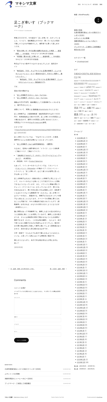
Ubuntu (77, 93)
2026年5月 (81, 141)
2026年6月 (81, 138)
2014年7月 (81, 256)
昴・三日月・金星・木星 (57, 269)
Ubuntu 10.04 (85, 93)
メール (16, 324)
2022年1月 (81, 195)
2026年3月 (81, 144)
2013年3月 (81, 293)
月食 (76, 118)
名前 (16, 317)
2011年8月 (80, 339)
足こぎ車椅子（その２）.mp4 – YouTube (32, 98)
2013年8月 (81, 279)
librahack (99, 87)
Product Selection (36, 161)
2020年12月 (81, 201)
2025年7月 (81, 161)
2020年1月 (81, 213)
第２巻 (76, 366)
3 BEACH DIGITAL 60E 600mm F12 (87, 75)
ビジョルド (90, 101)
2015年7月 (81, 236)
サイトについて (86, 4)
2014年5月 (81, 262)
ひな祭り (82, 99)
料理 (91, 111)
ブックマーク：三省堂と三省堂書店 (18, 383)
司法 (79, 104)
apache (77, 80)
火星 (75, 120)
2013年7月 (81, 282)
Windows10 (85, 96)
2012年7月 (81, 316)
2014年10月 (81, 247)
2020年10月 (81, 207)
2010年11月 (81, 362)
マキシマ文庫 (25, 3)
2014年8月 (81, 253)
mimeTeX (89, 90)
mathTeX (82, 90)
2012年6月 (81, 319)
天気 (84, 108)
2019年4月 (81, 216)
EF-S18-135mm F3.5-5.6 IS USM (91, 80)
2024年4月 (81, 175)
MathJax (76, 90)
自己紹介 (95, 4)
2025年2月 (81, 164)
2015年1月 (80, 241)
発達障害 (87, 120)
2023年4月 (81, 187)
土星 (89, 104)
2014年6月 (81, 259)
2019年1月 (80, 219)
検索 (98, 20)
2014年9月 (81, 250)
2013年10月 (81, 273)
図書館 (84, 104)
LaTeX (90, 87)
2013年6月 (81, 285)
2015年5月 (81, 239)
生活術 (80, 120)
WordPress (95, 96)
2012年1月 (80, 331)
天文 (78, 107)
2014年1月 (80, 267)
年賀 (81, 111)
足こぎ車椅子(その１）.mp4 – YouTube (31, 95)
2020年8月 (81, 210)
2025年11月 (81, 152)
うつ (76, 99)
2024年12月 (81, 170)
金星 (87, 123)
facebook (76, 87)
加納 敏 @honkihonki (40, 109)
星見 (78, 114)
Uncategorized (28, 30)
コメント (17, 297)
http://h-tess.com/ (36, 122)
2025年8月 (81, 158)
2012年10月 (81, 308)
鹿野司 (49, 144)
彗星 (86, 111)
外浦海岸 (94, 104)
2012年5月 (81, 322)
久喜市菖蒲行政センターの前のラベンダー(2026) (23, 369)
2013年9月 (81, 276)
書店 (89, 114)
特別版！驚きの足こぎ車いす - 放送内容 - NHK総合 (38, 56)
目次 (79, 4)
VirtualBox (93, 93)
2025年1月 (81, 167)
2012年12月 (81, 302)
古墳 (75, 104)
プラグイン (98, 101)
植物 (93, 118)
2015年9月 (81, 233)
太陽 (91, 107)
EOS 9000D (81, 83)
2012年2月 (81, 328)
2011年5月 (80, 348)
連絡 (101, 4)
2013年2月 (81, 296)
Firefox (82, 87)
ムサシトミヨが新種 (12, 374)
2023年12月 (81, 181)
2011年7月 (80, 342)
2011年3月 (80, 351)
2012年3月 (81, 325)
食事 (94, 123)
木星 (82, 118)
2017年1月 (80, 230)
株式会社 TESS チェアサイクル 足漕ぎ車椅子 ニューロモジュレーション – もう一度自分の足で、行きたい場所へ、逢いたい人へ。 (39, 74)
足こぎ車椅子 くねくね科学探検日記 (30, 144)
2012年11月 (81, 305)
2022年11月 (81, 193)
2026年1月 (81, 147)
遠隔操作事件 (81, 123)
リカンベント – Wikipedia (25, 168)
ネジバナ (76, 101)
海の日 (99, 117)
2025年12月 (81, 149)
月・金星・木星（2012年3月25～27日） (22, 269)
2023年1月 (81, 190)
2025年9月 (81, 155)
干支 (76, 111)
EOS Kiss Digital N (93, 83)
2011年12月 (81, 333)
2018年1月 (80, 224)
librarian (21, 30)
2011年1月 (80, 357)
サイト (15, 331)
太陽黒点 (98, 108)
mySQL (96, 90)
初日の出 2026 (79, 50)
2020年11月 (81, 204)
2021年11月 (81, 198)
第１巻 (76, 369)
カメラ (97, 99)
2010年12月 (81, 359)
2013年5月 (81, 288)
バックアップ (83, 101)
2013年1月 (80, 299)
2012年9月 (81, 311)
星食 (85, 114)
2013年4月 (81, 290)
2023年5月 (81, 184)
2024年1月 (81, 178)
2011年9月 (80, 336)
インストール (89, 99)
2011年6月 (80, 345)
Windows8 (78, 96)
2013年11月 (81, 270)
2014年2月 (81, 264)
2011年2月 (80, 354)
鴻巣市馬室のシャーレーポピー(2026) (19, 379)
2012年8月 (81, 313)
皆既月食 (93, 120)
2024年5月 (81, 172)
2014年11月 (81, 244)
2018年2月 (81, 221)
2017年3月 (81, 227)
